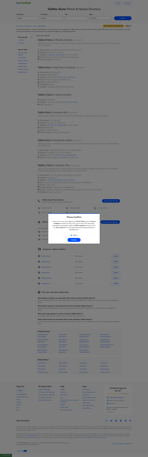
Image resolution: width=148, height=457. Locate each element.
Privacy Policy (80, 221)
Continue (74, 240)
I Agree (74, 235)
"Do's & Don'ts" (61, 228)
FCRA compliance (80, 225)
